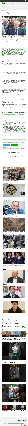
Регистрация (11, 163)
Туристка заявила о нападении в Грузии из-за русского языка (13, 411)
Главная (3, 10)
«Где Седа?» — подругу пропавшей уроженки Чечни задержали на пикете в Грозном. (13, 361)
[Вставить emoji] (15, 156)
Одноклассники (9, 131)
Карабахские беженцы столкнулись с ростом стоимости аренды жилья (12, 248)
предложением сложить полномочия (10, 50)
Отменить (23, 163)
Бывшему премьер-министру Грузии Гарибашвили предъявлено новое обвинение (13, 264)
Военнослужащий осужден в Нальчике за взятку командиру (20, 323)
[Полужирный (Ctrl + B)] (9, 156)
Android (12, 126)
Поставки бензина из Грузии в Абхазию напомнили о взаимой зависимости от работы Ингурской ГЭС (14, 232)
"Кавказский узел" (7, 48)
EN (3, 0)
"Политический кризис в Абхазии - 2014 (7, 124)
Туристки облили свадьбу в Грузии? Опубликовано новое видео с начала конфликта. (13, 402)
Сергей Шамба (20, 95)
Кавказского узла (4, 70)
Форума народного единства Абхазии (9, 114)
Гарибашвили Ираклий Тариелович (7, 299)
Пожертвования (15, 420)
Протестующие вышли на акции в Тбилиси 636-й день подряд (11, 180)
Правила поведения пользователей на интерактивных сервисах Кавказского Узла (16, 423)
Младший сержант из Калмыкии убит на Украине (7, 320)
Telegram (19, 128)
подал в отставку (15, 54)
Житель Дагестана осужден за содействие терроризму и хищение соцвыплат (20, 326)
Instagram (22, 130)
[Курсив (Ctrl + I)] (11, 156)
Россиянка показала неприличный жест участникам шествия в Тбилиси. (21, 411)
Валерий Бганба (14, 51)
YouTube (4, 132)
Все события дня (24, 327)
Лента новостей (5, 10)
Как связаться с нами (8, 420)
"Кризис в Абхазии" (18, 122)
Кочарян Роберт (5, 284)
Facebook (19, 130)
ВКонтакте (4, 131)
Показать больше (14, 414)
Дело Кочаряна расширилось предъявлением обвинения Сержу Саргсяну (7, 339)
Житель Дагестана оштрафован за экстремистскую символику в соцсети (7, 323)
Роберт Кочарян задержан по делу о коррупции (9, 214)
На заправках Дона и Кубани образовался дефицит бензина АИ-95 (19, 339)
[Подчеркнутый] (12, 156)
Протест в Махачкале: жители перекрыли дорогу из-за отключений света (11, 382)
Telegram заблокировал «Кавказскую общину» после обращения (6, 411)
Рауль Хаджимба (20, 99)
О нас (2, 420)
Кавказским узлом (4, 122)
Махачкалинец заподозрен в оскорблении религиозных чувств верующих (7, 326)
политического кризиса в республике (17, 48)
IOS (14, 126)
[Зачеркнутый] (13, 156)
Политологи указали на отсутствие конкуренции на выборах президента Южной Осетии (13, 197)
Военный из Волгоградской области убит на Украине (20, 320)
